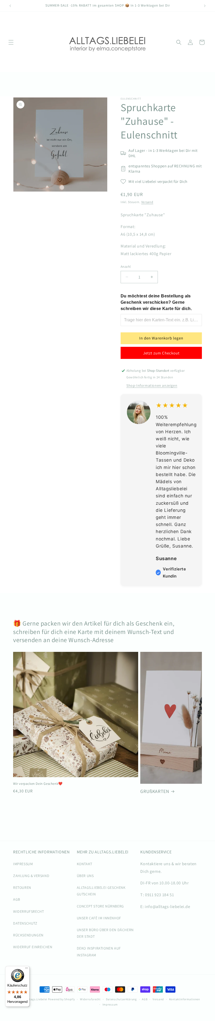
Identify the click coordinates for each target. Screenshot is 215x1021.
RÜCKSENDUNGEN (28, 935)
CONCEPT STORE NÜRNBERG (100, 906)
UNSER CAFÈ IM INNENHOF (99, 918)
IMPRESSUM (23, 864)
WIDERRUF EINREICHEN (32, 947)
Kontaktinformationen (184, 999)
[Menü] (26, 969)
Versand (147, 202)
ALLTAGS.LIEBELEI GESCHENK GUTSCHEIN (101, 890)
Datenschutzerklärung (121, 999)
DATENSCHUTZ (25, 923)
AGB (16, 899)
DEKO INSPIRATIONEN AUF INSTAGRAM (99, 951)
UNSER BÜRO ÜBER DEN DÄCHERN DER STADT (105, 933)
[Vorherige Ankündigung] (10, 6)
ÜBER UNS (85, 875)
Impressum (110, 1004)
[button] (11, 42)
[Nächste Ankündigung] (205, 6)
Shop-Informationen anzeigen (151, 385)
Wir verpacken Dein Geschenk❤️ (38, 784)
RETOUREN (22, 887)
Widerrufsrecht (90, 999)
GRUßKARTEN (154, 791)
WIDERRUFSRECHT (28, 911)
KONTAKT (84, 864)
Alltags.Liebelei (36, 999)
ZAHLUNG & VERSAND (31, 875)
